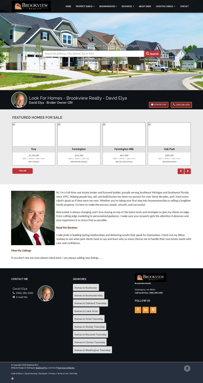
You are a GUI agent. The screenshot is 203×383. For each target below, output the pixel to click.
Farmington (79, 149)
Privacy (52, 374)
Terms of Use (62, 374)
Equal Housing (31, 374)
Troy (33, 149)
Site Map (73, 374)
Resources (127, 6)
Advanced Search (118, 59)
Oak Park (169, 149)
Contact (184, 6)
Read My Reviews (66, 227)
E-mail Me (21, 297)
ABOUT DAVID (145, 6)
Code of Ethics (17, 374)
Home (68, 6)
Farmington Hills (124, 149)
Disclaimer (43, 374)
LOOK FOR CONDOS (165, 6)
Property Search (84, 6)
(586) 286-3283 (182, 105)
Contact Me (159, 105)
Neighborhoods (107, 6)
